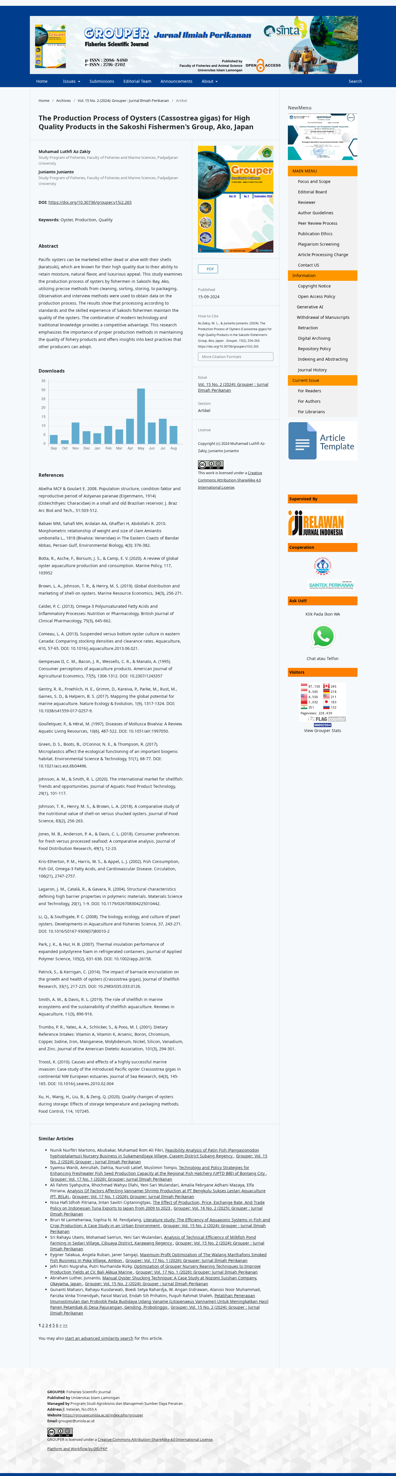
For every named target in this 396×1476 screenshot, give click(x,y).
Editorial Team (137, 81)
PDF (210, 269)
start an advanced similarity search (99, 1338)
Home (41, 81)
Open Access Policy (316, 296)
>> (65, 1325)
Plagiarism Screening (318, 244)
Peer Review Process (317, 223)
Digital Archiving (313, 338)
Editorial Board (312, 192)
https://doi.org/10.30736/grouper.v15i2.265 (90, 202)
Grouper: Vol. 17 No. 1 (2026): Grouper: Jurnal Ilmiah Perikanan (111, 1179)
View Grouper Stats (322, 730)
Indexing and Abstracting (322, 359)
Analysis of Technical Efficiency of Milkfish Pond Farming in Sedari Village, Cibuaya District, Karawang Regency (153, 1240)
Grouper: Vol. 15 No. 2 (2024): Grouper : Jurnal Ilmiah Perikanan (146, 1283)
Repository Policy (314, 348)
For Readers (309, 390)
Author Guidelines (315, 212)
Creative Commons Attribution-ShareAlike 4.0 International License (230, 480)
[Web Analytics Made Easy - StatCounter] (322, 724)
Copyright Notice (314, 286)
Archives (63, 100)
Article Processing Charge (322, 254)
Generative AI (310, 307)
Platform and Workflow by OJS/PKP (77, 1448)
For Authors (309, 401)
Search (355, 81)
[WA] (323, 636)
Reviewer (306, 202)
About (208, 81)
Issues (69, 81)
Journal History (312, 370)
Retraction (307, 327)
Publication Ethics (315, 233)
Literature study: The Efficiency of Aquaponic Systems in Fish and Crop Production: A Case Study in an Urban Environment (160, 1222)
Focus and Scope (313, 181)
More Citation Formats (221, 356)
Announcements (176, 81)
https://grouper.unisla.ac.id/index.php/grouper (102, 1415)
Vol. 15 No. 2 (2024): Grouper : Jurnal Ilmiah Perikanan (123, 100)
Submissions (102, 81)
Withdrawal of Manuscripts (323, 317)
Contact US (308, 265)
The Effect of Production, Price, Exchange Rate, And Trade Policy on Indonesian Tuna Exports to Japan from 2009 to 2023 (157, 1205)
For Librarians (311, 411)
